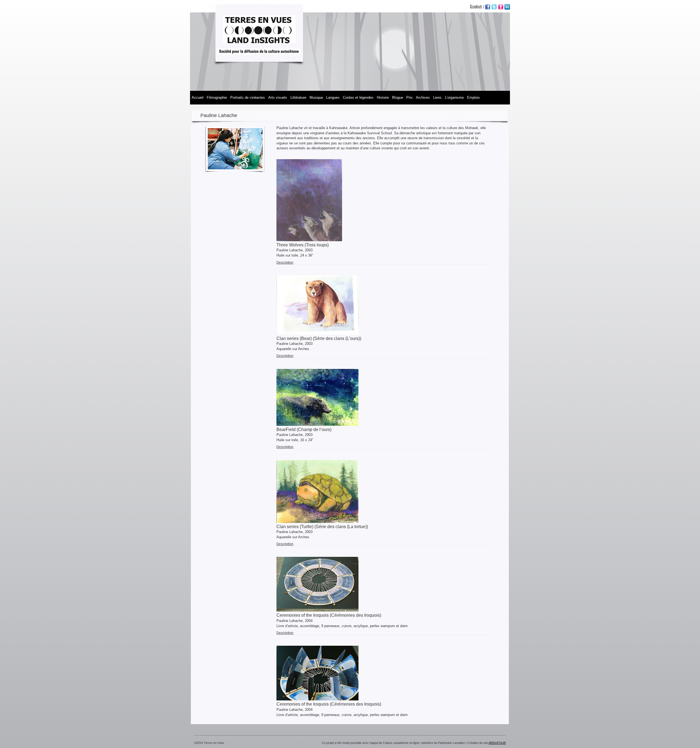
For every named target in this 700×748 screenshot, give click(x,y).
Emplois (473, 97)
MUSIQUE (316, 97)
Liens (437, 97)
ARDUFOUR (497, 742)
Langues (333, 97)
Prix (409, 97)
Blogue (397, 97)
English (476, 6)
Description (284, 262)
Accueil (197, 97)
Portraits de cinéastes (247, 97)
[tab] (382, 262)
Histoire (383, 97)
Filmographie (217, 97)
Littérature (298, 97)
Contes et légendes (358, 97)
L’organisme (454, 97)
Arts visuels (277, 97)
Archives (423, 97)
